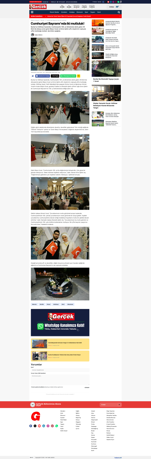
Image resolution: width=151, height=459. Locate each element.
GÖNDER (87, 387)
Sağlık (77, 411)
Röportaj (78, 417)
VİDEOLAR (53, 2)
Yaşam (62, 424)
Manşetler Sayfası (112, 415)
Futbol (77, 426)
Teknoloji (78, 424)
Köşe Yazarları (111, 411)
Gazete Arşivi (110, 439)
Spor (61, 422)
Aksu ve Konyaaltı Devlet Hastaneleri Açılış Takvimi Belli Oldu (112, 47)
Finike (93, 424)
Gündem (62, 411)
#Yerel (48, 304)
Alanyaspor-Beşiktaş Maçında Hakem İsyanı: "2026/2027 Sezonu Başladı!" (112, 123)
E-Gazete (95, 1)
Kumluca (93, 444)
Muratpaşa (94, 448)
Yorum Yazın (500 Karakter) (38, 373)
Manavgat (94, 446)
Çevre (77, 428)
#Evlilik (42, 304)
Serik (92, 450)
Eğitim (77, 413)
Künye (108, 431)
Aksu (92, 413)
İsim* (32, 367)
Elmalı (93, 422)
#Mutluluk (70, 304)
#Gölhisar (56, 304)
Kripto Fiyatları (111, 424)
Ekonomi (62, 415)
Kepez (93, 437)
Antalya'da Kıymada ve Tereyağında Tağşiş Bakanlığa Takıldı (112, 31)
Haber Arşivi (110, 437)
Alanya (93, 415)
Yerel (61, 426)
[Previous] (45, 16)
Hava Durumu (110, 428)
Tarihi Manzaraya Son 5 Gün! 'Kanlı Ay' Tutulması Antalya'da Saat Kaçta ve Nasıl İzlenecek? (74, 16)
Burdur (43, 20)
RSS (32, 457)
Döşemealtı (94, 420)
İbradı (92, 431)
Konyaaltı (94, 439)
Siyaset (62, 417)
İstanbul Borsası (111, 417)
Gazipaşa (93, 426)
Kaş (92, 433)
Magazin (78, 422)
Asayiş (77, 415)
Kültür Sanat (63, 431)
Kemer (93, 435)
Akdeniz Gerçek (35, 20)
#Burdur (34, 304)
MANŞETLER (45, 2)
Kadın (62, 428)
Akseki (93, 411)
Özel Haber (63, 420)
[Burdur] (106, 68)
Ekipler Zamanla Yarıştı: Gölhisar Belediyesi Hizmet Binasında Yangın (105, 105)
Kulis (61, 413)
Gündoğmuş (94, 428)
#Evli (63, 304)
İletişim (109, 433)
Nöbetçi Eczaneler (112, 426)
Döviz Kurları (110, 420)
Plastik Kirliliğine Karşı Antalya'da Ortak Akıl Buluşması (112, 55)
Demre (93, 417)
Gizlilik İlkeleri (110, 435)
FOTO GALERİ (61, 2)
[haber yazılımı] (118, 457)
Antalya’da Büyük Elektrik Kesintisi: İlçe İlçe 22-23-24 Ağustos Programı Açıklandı (113, 23)
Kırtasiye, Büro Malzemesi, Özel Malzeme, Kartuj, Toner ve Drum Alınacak (113, 114)
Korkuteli (93, 441)
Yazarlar (99, 1)
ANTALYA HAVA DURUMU (71, 2)
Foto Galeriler (111, 413)
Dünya (77, 420)
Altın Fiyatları (110, 422)
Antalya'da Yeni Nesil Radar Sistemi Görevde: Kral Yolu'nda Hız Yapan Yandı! (112, 39)
